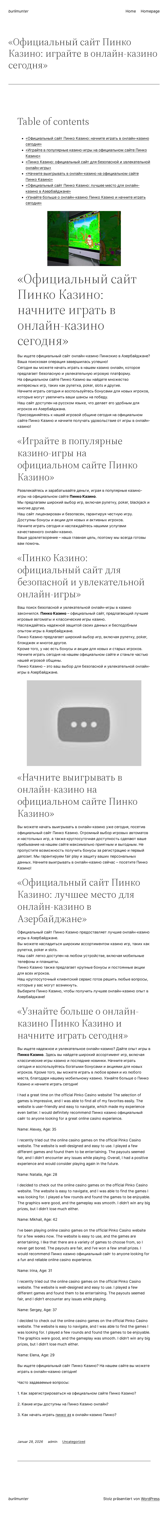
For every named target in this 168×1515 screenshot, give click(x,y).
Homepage (150, 11)
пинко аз (63, 1415)
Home (131, 11)
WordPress (150, 1499)
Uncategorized (73, 1442)
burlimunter (18, 11)
